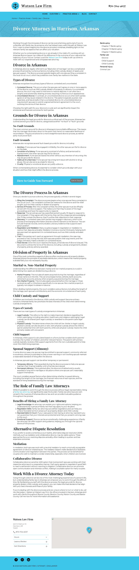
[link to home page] (31, 6)
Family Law (104, 55)
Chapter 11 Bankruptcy (112, 52)
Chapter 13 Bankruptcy (112, 49)
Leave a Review (20, 541)
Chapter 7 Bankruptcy (111, 46)
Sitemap (41, 566)
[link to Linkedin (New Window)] (28, 559)
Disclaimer (52, 566)
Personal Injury (106, 67)
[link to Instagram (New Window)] (22, 559)
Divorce (105, 58)
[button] (59, 14)
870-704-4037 (21, 532)
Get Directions (20, 546)
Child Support (108, 61)
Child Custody (108, 64)
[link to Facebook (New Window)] (16, 559)
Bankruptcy (105, 43)
